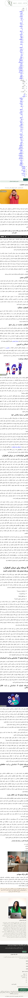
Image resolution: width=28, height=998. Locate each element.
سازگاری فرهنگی (21, 59)
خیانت (21, 65)
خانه (23, 8)
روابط (21, 36)
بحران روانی (21, 74)
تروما (21, 52)
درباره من (23, 173)
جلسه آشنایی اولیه (21, 16)
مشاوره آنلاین (21, 12)
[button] (14, 844)
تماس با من (23, 976)
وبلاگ (23, 86)
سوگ (21, 57)
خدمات (22, 10)
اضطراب (21, 70)
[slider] (2, 236)
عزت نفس (21, 54)
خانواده (21, 39)
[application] (14, 236)
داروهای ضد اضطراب (16, 447)
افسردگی (21, 72)
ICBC (21, 77)
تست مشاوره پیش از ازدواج (21, 28)
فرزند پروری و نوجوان (21, 45)
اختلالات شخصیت (21, 68)
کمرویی (7, 348)
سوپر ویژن (23, 170)
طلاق (21, 38)
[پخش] (26, 236)
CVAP (21, 78)
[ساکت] (5, 236)
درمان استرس (15, 341)
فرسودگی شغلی (20, 63)
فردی (21, 41)
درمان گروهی (21, 50)
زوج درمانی (21, 33)
